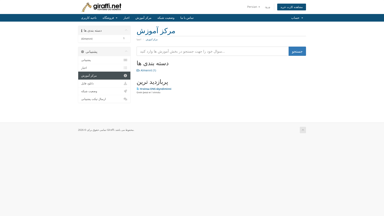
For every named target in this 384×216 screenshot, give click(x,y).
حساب (296, 18)
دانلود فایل (87, 83)
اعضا (139, 39)
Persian (252, 7)
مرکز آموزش (143, 18)
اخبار (126, 18)
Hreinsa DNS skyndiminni (155, 89)
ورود (267, 7)
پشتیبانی (86, 60)
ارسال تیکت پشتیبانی (93, 99)
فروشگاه (109, 18)
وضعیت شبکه (165, 18)
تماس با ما (187, 18)
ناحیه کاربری (89, 18)
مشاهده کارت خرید (291, 7)
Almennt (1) (148, 70)
